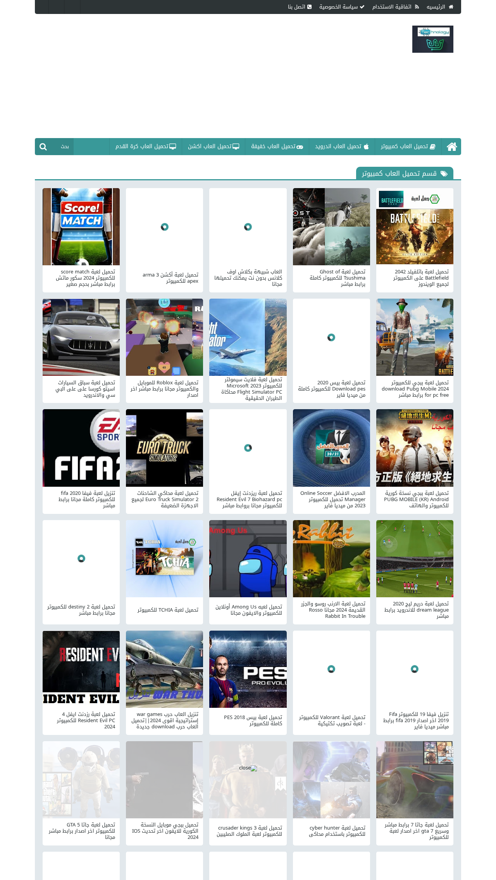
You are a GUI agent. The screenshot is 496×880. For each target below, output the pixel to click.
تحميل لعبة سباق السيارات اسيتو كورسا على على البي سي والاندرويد (85, 389)
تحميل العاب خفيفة (273, 146)
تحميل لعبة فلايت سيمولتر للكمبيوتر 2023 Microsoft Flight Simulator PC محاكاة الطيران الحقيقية (251, 389)
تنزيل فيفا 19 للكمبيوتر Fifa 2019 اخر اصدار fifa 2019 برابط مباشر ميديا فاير (416, 720)
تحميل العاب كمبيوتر (404, 146)
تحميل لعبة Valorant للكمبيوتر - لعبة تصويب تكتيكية (332, 720)
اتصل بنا (296, 7)
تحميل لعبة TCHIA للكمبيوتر (168, 610)
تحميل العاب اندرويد (338, 146)
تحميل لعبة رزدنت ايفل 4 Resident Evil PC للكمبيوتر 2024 (86, 720)
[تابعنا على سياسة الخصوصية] (58, 7)
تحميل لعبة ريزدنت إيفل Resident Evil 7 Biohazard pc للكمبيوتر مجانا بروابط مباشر (249, 499)
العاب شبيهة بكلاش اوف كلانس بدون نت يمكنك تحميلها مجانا (248, 278)
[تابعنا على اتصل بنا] (42, 7)
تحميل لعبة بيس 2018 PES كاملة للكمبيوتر (253, 720)
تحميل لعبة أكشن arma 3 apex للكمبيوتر (170, 278)
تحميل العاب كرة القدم (141, 146)
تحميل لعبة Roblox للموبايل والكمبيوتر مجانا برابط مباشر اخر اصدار (164, 389)
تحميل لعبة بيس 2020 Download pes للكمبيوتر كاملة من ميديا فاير (331, 389)
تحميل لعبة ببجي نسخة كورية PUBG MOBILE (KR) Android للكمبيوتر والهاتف (416, 499)
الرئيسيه (437, 7)
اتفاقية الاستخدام (392, 7)
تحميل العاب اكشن (209, 146)
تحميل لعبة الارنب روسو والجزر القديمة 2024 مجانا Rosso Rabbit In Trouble (333, 610)
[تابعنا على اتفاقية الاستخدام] (74, 7)
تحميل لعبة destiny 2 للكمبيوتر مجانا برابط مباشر (81, 610)
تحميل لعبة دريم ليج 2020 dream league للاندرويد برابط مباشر (416, 610)
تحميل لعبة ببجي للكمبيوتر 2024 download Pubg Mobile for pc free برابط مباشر (415, 389)
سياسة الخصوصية (338, 7)
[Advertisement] (203, 76)
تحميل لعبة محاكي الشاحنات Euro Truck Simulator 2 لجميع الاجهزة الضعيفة (164, 499)
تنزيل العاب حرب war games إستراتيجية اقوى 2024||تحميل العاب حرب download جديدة (164, 720)
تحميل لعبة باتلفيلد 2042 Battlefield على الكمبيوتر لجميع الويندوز (421, 278)
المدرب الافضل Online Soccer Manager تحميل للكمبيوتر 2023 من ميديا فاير (332, 499)
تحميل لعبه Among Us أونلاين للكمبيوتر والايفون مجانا (248, 610)
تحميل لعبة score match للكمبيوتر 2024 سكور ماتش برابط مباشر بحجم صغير (85, 278)
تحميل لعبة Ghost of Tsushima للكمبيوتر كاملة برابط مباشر (337, 278)
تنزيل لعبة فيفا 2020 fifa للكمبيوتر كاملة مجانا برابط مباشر (87, 499)
